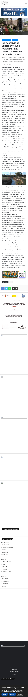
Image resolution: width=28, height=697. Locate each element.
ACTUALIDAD (4, 40)
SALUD (4, 576)
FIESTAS (4, 559)
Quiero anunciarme (14, 672)
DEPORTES (5, 552)
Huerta (10, 282)
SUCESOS (4, 586)
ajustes (21, 691)
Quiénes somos (14, 668)
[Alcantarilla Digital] (4, 3)
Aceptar (5, 694)
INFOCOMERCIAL (6, 561)
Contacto (14, 674)
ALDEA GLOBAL (6, 545)
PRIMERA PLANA (15, 40)
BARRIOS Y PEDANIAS (7, 547)
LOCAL (4, 564)
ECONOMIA (5, 554)
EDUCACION (5, 557)
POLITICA (4, 569)
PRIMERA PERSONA (7, 571)
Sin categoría (5, 581)
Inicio (4, 37)
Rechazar (12, 694)
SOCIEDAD (5, 583)
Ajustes (20, 694)
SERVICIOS (5, 578)
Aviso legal (14, 669)
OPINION (4, 566)
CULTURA (8, 37)
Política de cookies (14, 671)
